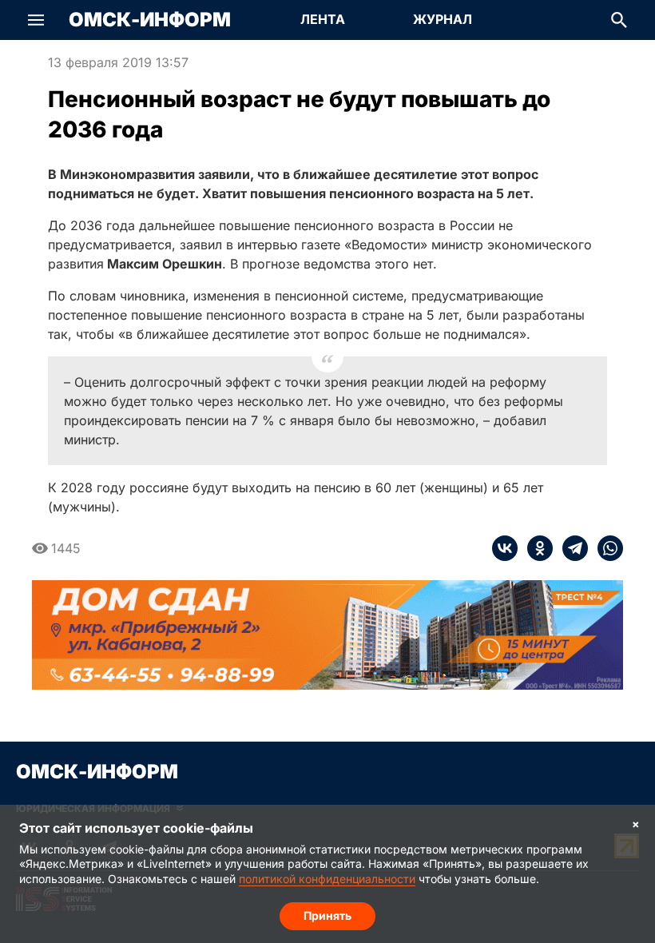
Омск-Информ (150, 20)
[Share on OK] (535, 548)
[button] (36, 20)
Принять (327, 915)
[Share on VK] (505, 548)
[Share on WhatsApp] (605, 548)
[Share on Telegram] (570, 548)
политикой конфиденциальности (327, 878)
